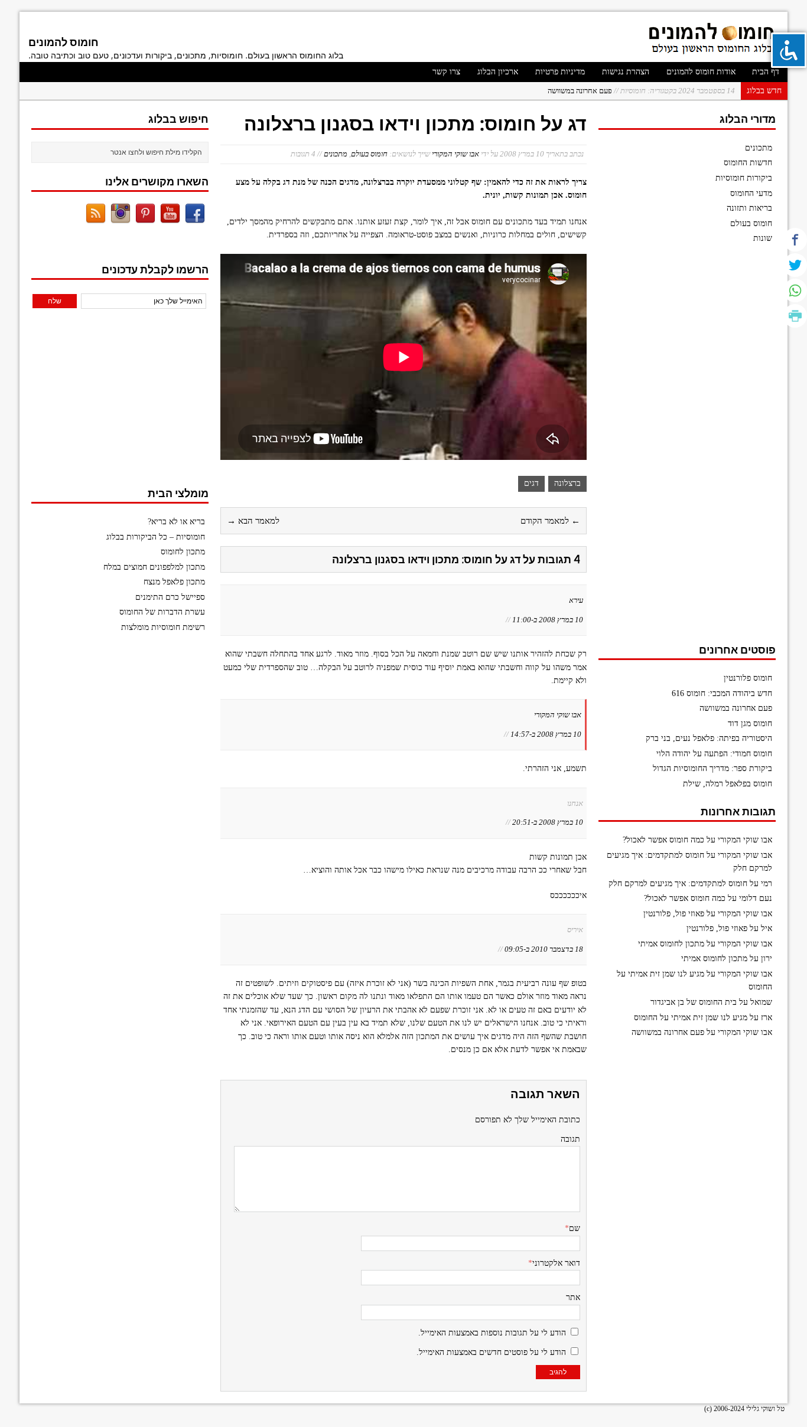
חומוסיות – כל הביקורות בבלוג (155, 537)
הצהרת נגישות (625, 71)
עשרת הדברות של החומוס (162, 612)
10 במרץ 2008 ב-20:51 (547, 822)
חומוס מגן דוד (656, 91)
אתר (573, 1297)
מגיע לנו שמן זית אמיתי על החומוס (690, 1017)
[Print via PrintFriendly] (795, 316)
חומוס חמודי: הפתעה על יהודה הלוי (714, 753)
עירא (576, 600)
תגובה (570, 1139)
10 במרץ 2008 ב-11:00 (547, 619)
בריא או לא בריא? (176, 521)
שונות (762, 238)
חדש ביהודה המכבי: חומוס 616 (722, 693)
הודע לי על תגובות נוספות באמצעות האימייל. (492, 1332)
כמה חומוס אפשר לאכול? (663, 839)
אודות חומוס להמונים (701, 71)
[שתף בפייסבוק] (795, 240)
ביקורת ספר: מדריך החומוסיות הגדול (712, 768)
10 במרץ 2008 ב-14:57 (545, 734)
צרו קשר (446, 71)
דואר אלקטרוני (556, 1263)
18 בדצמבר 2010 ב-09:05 (544, 949)
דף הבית (765, 71)
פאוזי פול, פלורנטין (673, 913)
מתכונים (335, 153)
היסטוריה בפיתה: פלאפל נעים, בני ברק (709, 738)
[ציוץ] (795, 265)
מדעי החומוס (751, 193)
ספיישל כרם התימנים (170, 597)
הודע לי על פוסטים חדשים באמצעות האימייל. (491, 1352)
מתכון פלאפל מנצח (174, 581)
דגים (531, 483)
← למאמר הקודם (550, 520)
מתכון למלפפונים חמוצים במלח (154, 567)
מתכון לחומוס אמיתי (671, 943)
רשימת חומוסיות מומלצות (163, 627)
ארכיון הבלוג (497, 71)
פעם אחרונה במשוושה (735, 708)
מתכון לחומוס (183, 551)
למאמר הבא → (253, 520)
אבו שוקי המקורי (455, 153)
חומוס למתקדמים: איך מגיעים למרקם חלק (677, 883)
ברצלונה (567, 483)
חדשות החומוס (748, 162)
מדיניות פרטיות (560, 71)
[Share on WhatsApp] (795, 290)
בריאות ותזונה (749, 208)
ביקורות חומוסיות (743, 178)
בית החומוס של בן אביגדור (693, 1002)
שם (574, 1228)
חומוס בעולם (369, 153)
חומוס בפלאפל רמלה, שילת (727, 783)
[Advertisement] (687, 449)
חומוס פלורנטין (748, 678)
